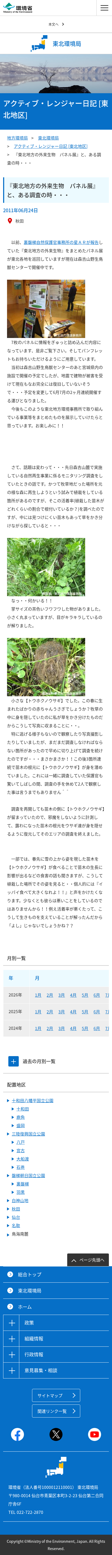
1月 (38, 995)
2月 (50, 995)
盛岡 (20, 1125)
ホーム (25, 1306)
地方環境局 (17, 138)
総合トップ (29, 1274)
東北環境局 (48, 138)
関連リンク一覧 (52, 1411)
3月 (61, 995)
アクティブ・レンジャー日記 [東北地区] (51, 146)
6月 (97, 995)
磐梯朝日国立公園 (28, 1175)
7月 (108, 995)
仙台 (16, 1217)
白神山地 (20, 1200)
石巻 (20, 1167)
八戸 (20, 1142)
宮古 (20, 1150)
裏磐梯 (22, 1184)
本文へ (53, 24)
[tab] (13, 1061)
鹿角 (20, 1117)
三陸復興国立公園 (28, 1134)
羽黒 (20, 1192)
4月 (73, 995)
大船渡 (22, 1159)
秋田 (16, 1209)
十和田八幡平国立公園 (32, 1100)
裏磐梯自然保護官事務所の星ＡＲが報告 (61, 242)
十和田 (22, 1109)
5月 (85, 995)
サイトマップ (50, 1395)
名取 (16, 1225)
